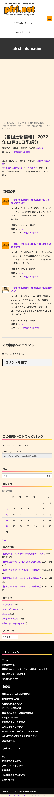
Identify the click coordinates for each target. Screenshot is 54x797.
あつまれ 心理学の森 (12, 167)
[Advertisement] (27, 93)
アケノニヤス (31, 167)
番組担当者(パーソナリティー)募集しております (24, 669)
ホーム (5, 660)
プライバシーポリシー (12, 765)
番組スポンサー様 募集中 (14, 673)
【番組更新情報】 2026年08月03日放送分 (21, 578)
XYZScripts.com (39, 796)
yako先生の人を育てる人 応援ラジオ (19, 736)
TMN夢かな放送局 (10, 698)
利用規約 (6, 770)
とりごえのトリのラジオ (13, 726)
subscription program (13, 623)
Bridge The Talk (10, 717)
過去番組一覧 (8, 740)
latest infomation (8, 126)
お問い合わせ (8, 779)
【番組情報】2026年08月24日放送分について (23, 553)
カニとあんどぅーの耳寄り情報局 (17, 712)
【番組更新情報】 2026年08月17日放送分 (21, 561)
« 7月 (4, 539)
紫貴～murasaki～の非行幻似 (16, 694)
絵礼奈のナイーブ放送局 (13, 722)
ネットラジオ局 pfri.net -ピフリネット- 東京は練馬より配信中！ (25, 123)
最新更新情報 (8, 664)
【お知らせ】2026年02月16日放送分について (31, 245)
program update (23, 126)
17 (7, 520)
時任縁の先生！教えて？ (13, 703)
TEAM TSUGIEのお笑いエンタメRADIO (20, 731)
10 (7, 514)
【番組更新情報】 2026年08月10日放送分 (21, 569)
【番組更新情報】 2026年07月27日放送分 (21, 586)
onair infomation (10, 609)
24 (7, 526)
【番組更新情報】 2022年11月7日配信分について (30, 201)
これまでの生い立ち (11, 761)
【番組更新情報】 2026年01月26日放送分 (31, 289)
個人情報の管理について (13, 774)
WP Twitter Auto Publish (17, 796)
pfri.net (6, 613)
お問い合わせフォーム (23, 23)
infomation (7, 604)
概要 (4, 756)
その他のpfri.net (10, 678)
